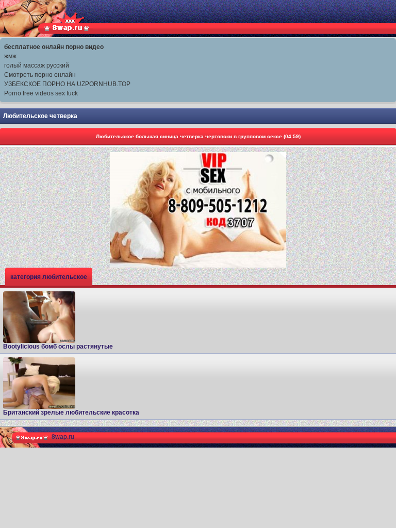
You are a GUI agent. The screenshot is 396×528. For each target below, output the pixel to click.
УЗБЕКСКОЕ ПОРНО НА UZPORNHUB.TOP (67, 84)
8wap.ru (63, 436)
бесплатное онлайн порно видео (54, 47)
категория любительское (48, 276)
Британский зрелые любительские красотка (71, 412)
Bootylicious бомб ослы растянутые (58, 346)
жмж (10, 56)
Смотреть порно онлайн (40, 74)
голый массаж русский (36, 65)
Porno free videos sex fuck (41, 93)
